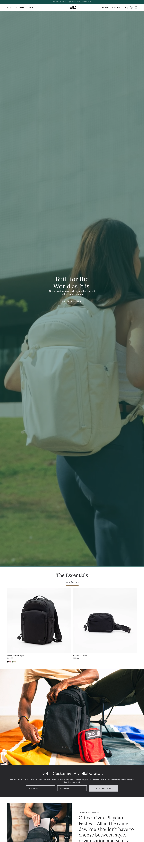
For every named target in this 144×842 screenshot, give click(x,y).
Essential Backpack (16, 655)
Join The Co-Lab (103, 788)
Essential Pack (80, 655)
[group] (72, 2)
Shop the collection (72, 301)
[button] (19, 7)
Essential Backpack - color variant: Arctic (15, 661)
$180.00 (10, 658)
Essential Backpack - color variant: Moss (13, 661)
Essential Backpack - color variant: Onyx (8, 661)
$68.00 (76, 658)
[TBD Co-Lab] (72, 7)
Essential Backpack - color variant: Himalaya (10, 661)
